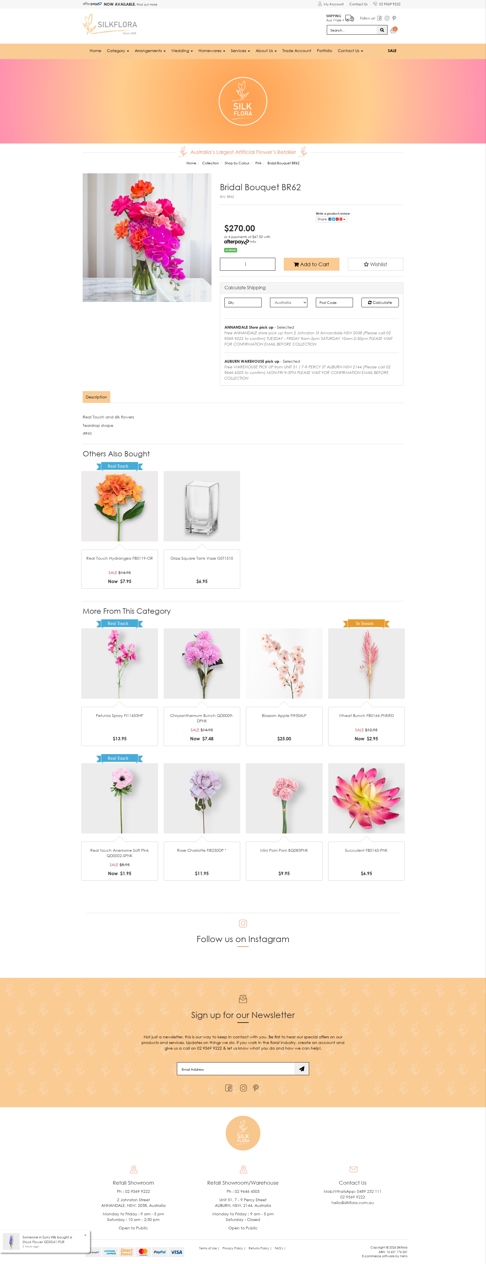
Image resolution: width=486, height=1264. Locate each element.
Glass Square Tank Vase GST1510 (201, 558)
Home (95, 50)
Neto (404, 1256)
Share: (323, 219)
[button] (376, 264)
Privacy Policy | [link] (234, 1248)
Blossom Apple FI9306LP (284, 715)
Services (239, 50)
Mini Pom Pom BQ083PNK (284, 850)
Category (116, 50)
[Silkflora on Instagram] (242, 1087)
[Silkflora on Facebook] (228, 1087)
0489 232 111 (369, 1191)
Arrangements (149, 50)
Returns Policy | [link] (260, 1248)
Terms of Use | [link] (209, 1248)
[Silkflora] (111, 22)
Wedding (180, 50)
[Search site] (382, 30)
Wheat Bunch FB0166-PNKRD (366, 715)
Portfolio (324, 50)
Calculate (382, 302)
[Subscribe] (301, 1068)
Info (253, 241)
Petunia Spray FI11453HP (119, 715)
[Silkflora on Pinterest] (257, 1087)
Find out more (146, 4)
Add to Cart (314, 264)
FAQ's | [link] (280, 1248)
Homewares (210, 50)
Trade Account (296, 50)
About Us (265, 50)
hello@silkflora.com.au (353, 1202)
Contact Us (358, 4)
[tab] (97, 397)
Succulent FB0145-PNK (366, 850)
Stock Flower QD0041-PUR (43, 1242)
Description (96, 397)
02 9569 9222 (389, 4)
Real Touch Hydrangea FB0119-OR (119, 558)
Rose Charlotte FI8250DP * (201, 850)
